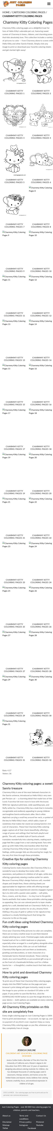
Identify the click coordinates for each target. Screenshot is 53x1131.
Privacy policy (25, 1122)
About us (6, 1115)
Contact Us (41, 1115)
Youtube (39, 1125)
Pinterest (40, 1122)
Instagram (23, 1125)
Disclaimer (7, 1122)
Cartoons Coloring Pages (29, 12)
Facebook (32, 1128)
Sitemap (5, 1125)
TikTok (5, 1128)
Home (6, 12)
